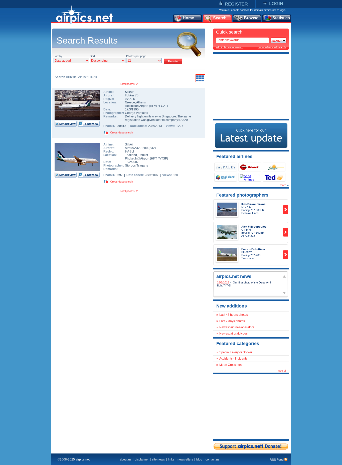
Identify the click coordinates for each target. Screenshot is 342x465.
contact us (212, 459)
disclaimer (142, 459)
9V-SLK (130, 99)
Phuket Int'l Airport (137, 158)
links (171, 459)
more (283, 185)
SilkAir (129, 92)
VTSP (163, 158)
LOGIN (276, 3)
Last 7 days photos (232, 321)
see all (282, 370)
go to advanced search (272, 47)
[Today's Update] (251, 147)
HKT (154, 158)
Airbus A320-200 (136, 148)
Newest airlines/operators (236, 327)
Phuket (143, 155)
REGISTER (236, 4)
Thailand (131, 155)
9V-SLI (129, 151)
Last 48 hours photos (233, 315)
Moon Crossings (230, 365)
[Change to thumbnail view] (200, 81)
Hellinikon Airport (136, 106)
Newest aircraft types (233, 333)
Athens (141, 102)
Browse (251, 18)
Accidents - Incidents (233, 358)
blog (199, 459)
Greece (130, 102)
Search (220, 18)
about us (125, 459)
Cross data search (121, 132)
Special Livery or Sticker (235, 352)
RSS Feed (277, 459)
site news (158, 459)
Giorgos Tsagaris (136, 165)
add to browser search (229, 47)
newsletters (185, 459)
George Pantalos (136, 113)
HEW (153, 106)
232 (152, 148)
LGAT (163, 106)
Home (188, 18)
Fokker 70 (131, 95)
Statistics (281, 18)
